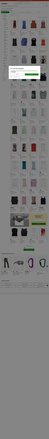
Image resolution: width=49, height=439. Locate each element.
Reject (17, 74)
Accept (32, 74)
